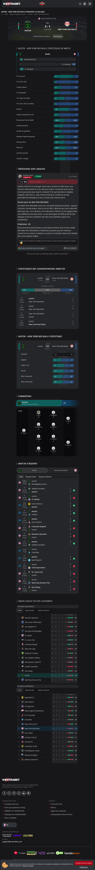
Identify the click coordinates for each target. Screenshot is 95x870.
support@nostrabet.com (12, 841)
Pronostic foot (56, 804)
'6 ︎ (21, 59)
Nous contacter (10, 818)
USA (6, 14)
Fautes (19, 109)
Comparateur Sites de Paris (61, 814)
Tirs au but (20, 76)
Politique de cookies (27, 866)
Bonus (53, 807)
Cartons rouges (22, 158)
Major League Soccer (18, 14)
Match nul (25, 365)
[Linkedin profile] (24, 793)
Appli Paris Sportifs (58, 811)
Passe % (19, 147)
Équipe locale (30, 477)
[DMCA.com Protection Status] (59, 853)
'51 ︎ (22, 69)
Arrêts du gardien (23, 131)
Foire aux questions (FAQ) (14, 807)
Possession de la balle (24, 120)
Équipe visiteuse (45, 477)
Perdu (23, 371)
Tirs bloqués (21, 92)
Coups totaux (21, 87)
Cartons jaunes (22, 125)
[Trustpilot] (21, 853)
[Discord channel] (29, 793)
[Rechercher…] (80, 4)
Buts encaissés (27, 382)
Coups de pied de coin (25, 114)
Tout (21, 477)
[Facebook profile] (4, 793)
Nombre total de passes (25, 136)
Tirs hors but (21, 82)
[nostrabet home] (11, 780)
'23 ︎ (74, 64)
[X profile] (9, 793)
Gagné (23, 360)
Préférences (84, 867)
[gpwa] (32, 853)
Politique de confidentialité (15, 814)
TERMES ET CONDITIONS (14, 811)
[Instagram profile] (19, 793)
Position (24, 354)
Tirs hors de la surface (25, 103)
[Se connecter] (85, 4)
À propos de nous (11, 804)
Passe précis (21, 142)
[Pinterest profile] (14, 793)
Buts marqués (26, 376)
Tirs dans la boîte (23, 98)
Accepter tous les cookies (84, 863)
